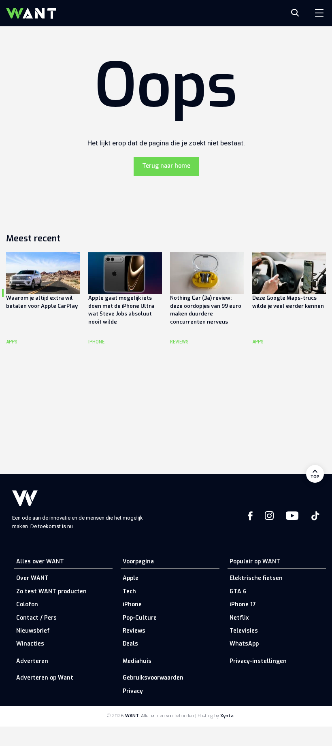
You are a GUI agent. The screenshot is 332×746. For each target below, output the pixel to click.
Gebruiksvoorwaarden (153, 678)
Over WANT (32, 578)
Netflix (239, 618)
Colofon (27, 604)
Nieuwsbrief (33, 631)
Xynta (227, 716)
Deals (130, 644)
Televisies (244, 631)
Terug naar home (166, 166)
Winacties (30, 644)
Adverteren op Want (44, 678)
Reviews (134, 631)
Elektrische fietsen (256, 578)
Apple (130, 578)
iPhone (132, 604)
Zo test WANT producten (51, 591)
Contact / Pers (36, 618)
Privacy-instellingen (258, 661)
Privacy (133, 691)
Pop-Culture (140, 618)
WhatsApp (244, 644)
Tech (129, 591)
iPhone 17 (243, 604)
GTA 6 (238, 591)
